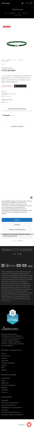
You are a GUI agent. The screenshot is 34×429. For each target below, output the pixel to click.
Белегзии (25, 13)
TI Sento (3, 64)
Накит (19, 13)
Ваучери (4, 388)
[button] (31, 197)
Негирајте (17, 224)
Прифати (17, 220)
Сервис (4, 365)
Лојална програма (7, 363)
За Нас (3, 353)
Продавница (12, 13)
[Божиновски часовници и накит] (5, 3)
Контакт (4, 370)
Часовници (5, 378)
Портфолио (5, 356)
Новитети (4, 361)
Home (5, 13)
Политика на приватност (10, 403)
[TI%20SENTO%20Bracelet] (7, 100)
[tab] (17, 109)
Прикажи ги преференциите (17, 229)
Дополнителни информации (17, 109)
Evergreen (4, 392)
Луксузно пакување (8, 385)
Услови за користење (9, 405)
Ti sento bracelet (8, 96)
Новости (4, 358)
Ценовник (4, 400)
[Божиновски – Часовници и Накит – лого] (10, 328)
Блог (3, 368)
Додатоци (4, 383)
